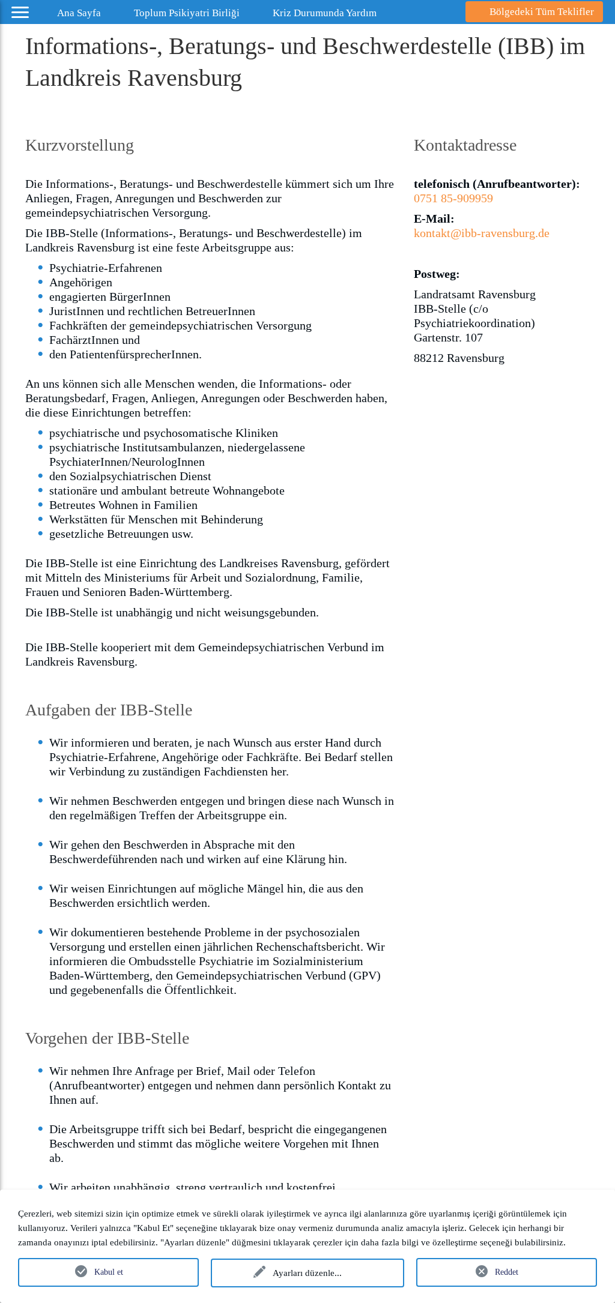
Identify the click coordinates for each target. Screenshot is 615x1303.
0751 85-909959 (453, 198)
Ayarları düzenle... (307, 1273)
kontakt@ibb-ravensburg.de (482, 232)
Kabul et (108, 1272)
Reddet (506, 1272)
